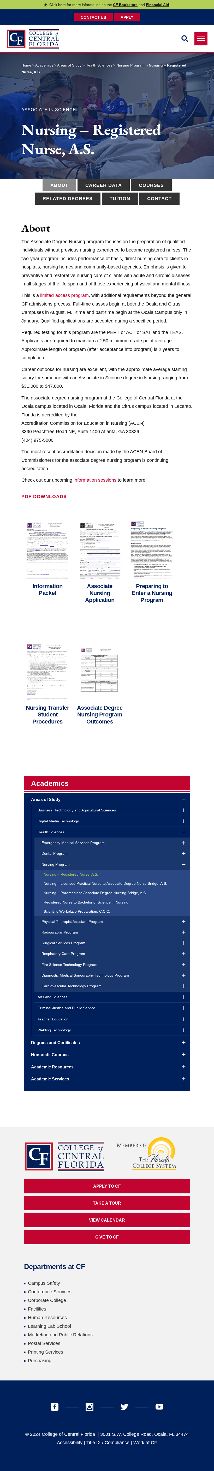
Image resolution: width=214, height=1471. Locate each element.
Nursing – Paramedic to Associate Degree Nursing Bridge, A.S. (95, 893)
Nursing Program (130, 65)
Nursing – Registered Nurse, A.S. (71, 874)
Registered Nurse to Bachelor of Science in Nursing (86, 902)
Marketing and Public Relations (60, 1334)
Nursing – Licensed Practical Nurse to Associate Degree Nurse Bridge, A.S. (105, 883)
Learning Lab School (49, 1326)
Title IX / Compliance (107, 1442)
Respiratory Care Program (63, 954)
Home (26, 65)
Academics (44, 65)
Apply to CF (107, 1186)
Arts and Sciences (52, 997)
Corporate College (47, 1300)
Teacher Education (53, 1019)
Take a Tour (107, 1203)
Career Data (103, 185)
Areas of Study (69, 65)
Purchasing (39, 1360)
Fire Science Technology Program (69, 964)
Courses (151, 185)
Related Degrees (68, 198)
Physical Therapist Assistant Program (72, 921)
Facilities (37, 1309)
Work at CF (145, 1442)
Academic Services (50, 1079)
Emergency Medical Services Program (73, 843)
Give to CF (107, 1237)
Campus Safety (44, 1283)
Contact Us (93, 17)
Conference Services (50, 1291)
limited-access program (64, 295)
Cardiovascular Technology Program (71, 986)
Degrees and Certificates (55, 1043)
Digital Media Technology (58, 821)
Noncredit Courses (50, 1055)
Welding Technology (54, 1030)
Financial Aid (157, 5)
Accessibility (69, 1442)
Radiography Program (59, 932)
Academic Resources (52, 1067)
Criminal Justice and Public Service (66, 1008)
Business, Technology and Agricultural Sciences (77, 810)
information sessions (95, 480)
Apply (127, 17)
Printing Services (45, 1352)
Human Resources (47, 1317)
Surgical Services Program (63, 943)
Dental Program (54, 853)
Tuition (120, 198)
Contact (159, 198)
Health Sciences (99, 65)
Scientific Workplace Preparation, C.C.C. (77, 911)
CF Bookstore (125, 5)
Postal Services (44, 1343)
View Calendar (107, 1220)
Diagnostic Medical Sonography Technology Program (85, 975)
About (59, 185)
